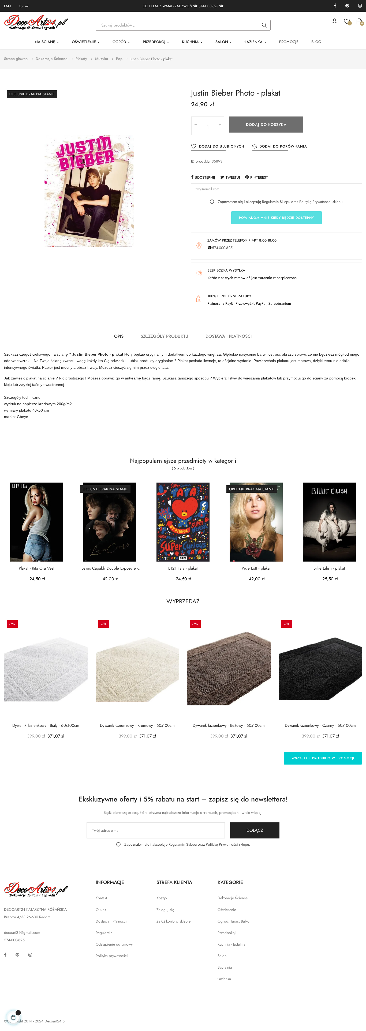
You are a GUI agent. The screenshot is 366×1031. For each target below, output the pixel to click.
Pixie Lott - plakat (256, 568)
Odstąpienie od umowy (114, 944)
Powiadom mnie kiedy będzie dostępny (276, 217)
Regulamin (104, 932)
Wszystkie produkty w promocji (323, 758)
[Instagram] (360, 6)
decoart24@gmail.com (22, 932)
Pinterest (259, 177)
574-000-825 (208, 6)
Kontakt (24, 6)
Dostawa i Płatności (111, 921)
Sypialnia (225, 967)
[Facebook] (335, 6)
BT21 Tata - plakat (183, 568)
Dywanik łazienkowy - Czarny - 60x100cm (320, 725)
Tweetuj (233, 177)
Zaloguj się (165, 909)
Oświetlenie (227, 909)
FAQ (7, 6)
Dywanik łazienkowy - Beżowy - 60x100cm (229, 725)
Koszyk (161, 898)
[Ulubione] (347, 21)
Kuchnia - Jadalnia (231, 944)
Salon (222, 955)
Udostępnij (205, 177)
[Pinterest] (347, 6)
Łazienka (224, 978)
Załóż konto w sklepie (173, 921)
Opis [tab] (119, 336)
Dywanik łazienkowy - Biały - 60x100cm (45, 725)
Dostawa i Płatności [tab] (229, 336)
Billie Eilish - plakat (329, 568)
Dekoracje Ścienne (233, 898)
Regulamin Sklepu (276, 201)
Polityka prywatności (112, 955)
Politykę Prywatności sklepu (320, 201)
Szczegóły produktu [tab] (164, 336)
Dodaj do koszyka (266, 124)
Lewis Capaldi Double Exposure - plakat (109, 568)
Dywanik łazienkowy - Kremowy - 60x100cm (137, 725)
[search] (264, 25)
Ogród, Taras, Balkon (234, 921)
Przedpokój (227, 932)
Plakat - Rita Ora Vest (36, 568)
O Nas (101, 909)
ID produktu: (201, 161)
